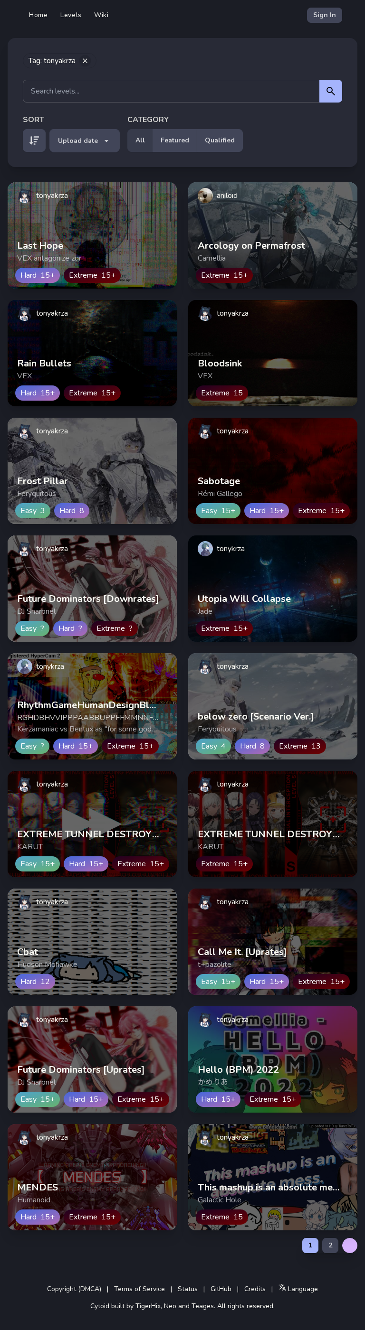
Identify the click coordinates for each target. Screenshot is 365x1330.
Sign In (324, 14)
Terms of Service (139, 1288)
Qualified (220, 140)
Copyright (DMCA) (74, 1288)
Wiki (101, 14)
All (140, 140)
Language (302, 1288)
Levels (71, 14)
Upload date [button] (78, 140)
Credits (255, 1288)
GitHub (221, 1288)
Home (38, 14)
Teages (203, 1306)
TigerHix (148, 1306)
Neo (170, 1306)
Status (188, 1288)
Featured (175, 140)
